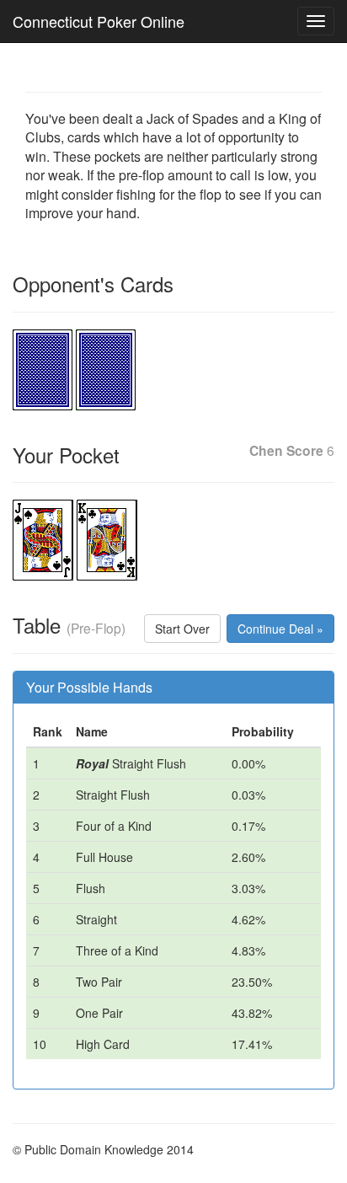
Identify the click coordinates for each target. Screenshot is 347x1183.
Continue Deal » (280, 628)
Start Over (182, 628)
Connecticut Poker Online (98, 21)
